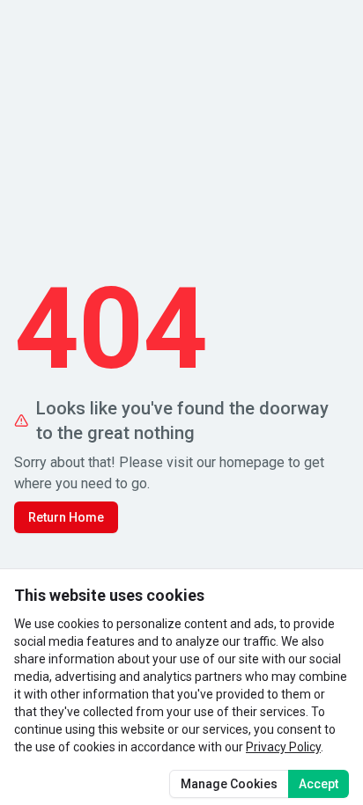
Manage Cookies (229, 784)
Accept (318, 784)
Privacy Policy (283, 747)
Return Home (66, 517)
